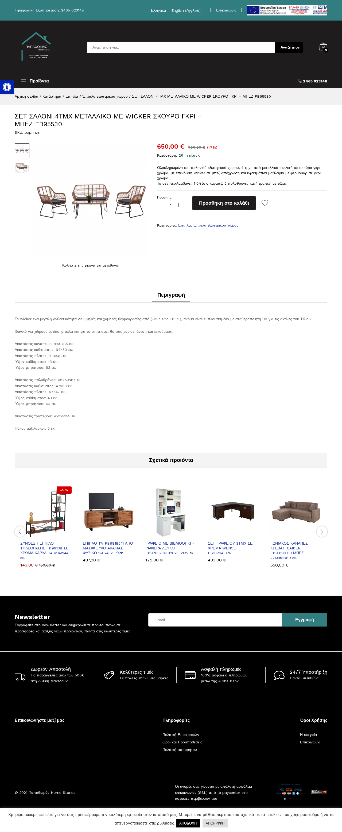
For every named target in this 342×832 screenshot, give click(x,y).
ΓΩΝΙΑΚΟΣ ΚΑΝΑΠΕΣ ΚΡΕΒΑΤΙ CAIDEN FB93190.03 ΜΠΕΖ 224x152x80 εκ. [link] (289, 550)
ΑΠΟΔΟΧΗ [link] (188, 823)
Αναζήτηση (291, 47)
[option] (46, 531)
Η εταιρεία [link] (308, 734)
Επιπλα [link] (184, 225)
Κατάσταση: (167, 155)
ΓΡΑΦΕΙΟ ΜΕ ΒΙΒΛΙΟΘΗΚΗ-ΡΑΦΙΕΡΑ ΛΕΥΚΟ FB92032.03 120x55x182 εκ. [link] (170, 548)
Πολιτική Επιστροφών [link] (180, 734)
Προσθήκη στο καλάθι (224, 203)
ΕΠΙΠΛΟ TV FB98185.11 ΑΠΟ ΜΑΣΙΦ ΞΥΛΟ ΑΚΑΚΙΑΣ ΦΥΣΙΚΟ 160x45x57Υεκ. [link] (108, 548)
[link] (7, 87)
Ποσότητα (164, 197)
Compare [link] (64, 534)
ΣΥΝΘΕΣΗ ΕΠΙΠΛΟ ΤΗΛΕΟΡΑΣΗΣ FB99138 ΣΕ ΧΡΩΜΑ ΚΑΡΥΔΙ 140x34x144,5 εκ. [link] (46, 550)
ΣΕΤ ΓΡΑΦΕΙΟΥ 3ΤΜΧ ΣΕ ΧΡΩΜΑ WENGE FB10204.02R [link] (230, 548)
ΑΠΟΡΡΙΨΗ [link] (215, 823)
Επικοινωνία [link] (226, 10)
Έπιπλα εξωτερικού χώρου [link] (216, 225)
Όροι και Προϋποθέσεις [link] (182, 742)
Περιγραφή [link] (171, 295)
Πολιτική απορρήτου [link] (179, 749)
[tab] (171, 297)
